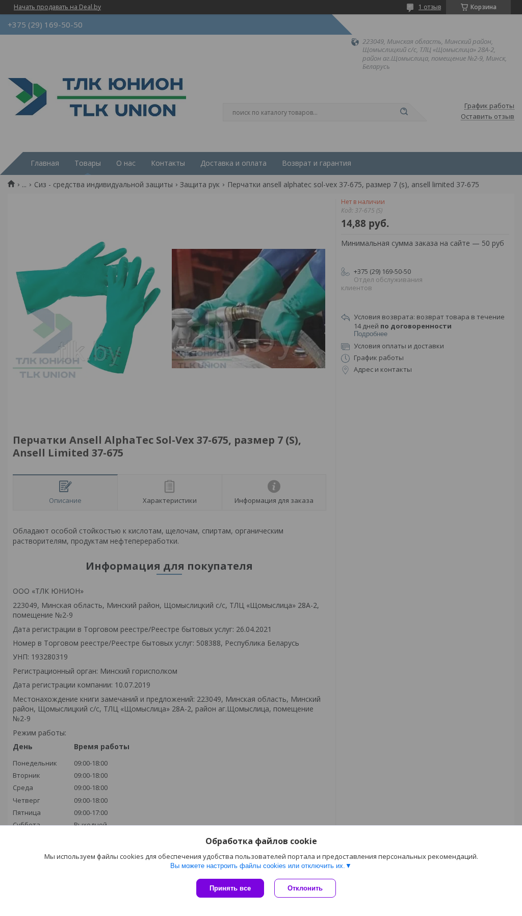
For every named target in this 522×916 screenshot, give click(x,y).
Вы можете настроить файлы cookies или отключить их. (257, 866)
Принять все (230, 888)
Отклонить (305, 888)
